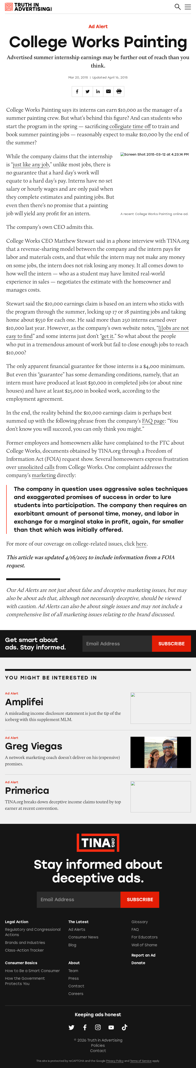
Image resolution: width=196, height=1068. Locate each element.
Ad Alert (98, 26)
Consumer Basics (21, 963)
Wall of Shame (144, 945)
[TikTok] (124, 1027)
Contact (76, 986)
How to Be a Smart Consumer (32, 971)
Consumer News (83, 937)
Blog (72, 945)
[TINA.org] (98, 842)
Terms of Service (141, 1061)
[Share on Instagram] (98, 1027)
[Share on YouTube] (111, 1027)
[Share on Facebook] (77, 91)
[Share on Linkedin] (98, 91)
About (74, 963)
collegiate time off (130, 126)
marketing (44, 475)
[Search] (178, 7)
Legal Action (16, 922)
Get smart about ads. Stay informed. (35, 643)
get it (107, 335)
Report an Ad (143, 955)
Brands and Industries (25, 943)
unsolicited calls (36, 466)
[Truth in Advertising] (28, 7)
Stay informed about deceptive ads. (98, 871)
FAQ (135, 929)
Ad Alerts (76, 929)
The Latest (78, 922)
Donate (138, 963)
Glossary (139, 922)
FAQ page (153, 420)
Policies (98, 1045)
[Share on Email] (108, 91)
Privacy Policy (115, 1061)
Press (73, 978)
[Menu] (188, 7)
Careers (75, 994)
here (141, 543)
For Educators (144, 937)
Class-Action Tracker (24, 950)
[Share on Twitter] (87, 91)
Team (73, 971)
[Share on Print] (119, 91)
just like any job (31, 164)
